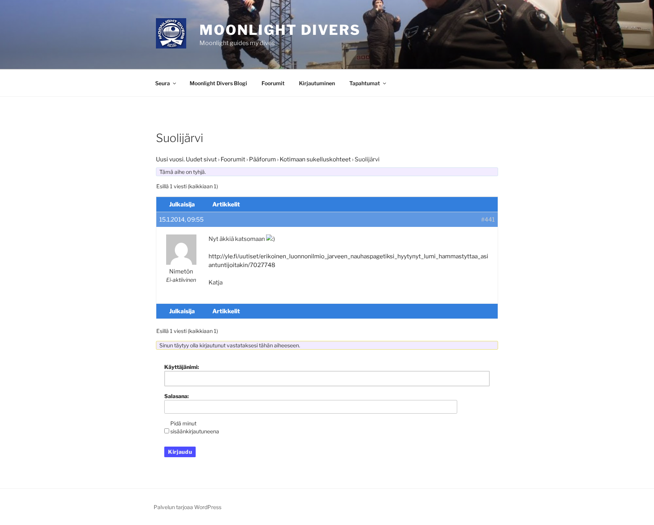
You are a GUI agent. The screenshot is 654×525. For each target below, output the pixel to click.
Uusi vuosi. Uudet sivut (186, 159)
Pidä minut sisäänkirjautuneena (194, 427)
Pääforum (262, 159)
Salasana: (176, 396)
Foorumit (273, 83)
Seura (162, 83)
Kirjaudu (180, 451)
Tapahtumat (364, 83)
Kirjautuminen (317, 83)
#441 (488, 219)
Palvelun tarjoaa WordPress (187, 507)
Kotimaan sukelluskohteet (315, 159)
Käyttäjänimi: (181, 367)
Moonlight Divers (280, 30)
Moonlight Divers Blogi (218, 83)
